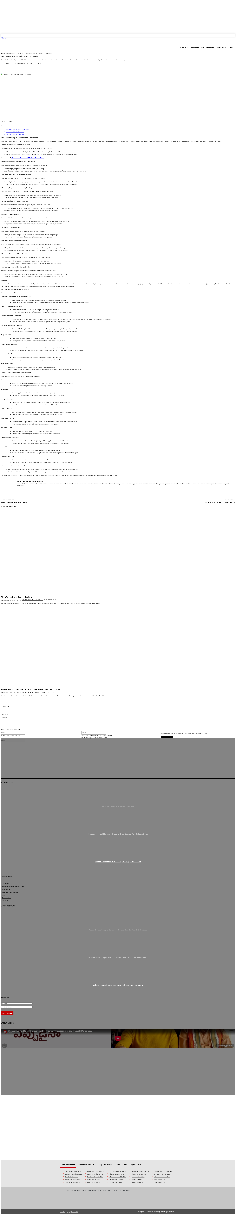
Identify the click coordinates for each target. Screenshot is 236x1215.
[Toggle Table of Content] (2, 126)
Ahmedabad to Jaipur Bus (72, 1179)
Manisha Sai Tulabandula (15, 63)
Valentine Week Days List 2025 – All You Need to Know (118, 985)
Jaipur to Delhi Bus (159, 1179)
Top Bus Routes (68, 1164)
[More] (30, 69)
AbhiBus (62, 1212)
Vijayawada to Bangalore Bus (140, 1171)
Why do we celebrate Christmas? (15, 132)
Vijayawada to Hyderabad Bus (163, 1171)
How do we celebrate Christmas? (15, 134)
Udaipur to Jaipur (137, 1179)
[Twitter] (10, 69)
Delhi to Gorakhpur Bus (117, 1182)
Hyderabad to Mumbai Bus (118, 1171)
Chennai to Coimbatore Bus (162, 1174)
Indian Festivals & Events (14, 53)
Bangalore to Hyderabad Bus (74, 1174)
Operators (67, 1190)
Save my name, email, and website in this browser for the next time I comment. (185, 733)
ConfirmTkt (74, 1212)
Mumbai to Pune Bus (71, 1177)
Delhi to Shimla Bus (137, 1182)
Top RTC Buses (105, 1165)
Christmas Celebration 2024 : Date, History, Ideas (27, 158)
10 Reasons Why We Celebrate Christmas (17, 129)
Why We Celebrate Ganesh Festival (16, 597)
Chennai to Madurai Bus (139, 1174)
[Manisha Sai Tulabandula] (2, 63)
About (78, 1190)
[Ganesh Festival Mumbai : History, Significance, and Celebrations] (60, 646)
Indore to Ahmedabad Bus (162, 1177)
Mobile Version (92, 1190)
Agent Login (127, 1190)
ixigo (68, 1212)
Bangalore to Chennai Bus (95, 1174)
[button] (229, 35)
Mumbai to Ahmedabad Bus (118, 1177)
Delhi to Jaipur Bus (159, 1182)
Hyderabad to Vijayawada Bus (96, 1171)
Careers (100, 1190)
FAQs (110, 1190)
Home (3, 53)
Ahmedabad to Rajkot (93, 1179)
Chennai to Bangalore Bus (117, 1174)
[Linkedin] (24, 69)
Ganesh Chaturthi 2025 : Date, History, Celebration (118, 862)
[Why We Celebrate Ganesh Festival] (60, 553)
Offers (105, 1190)
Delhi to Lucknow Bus (93, 1182)
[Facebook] (4, 69)
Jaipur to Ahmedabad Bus (72, 1182)
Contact (84, 1190)
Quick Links (136, 1165)
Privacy (120, 1190)
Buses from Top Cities (87, 1165)
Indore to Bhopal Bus (138, 1177)
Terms (115, 1190)
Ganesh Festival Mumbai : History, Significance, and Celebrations (30, 689)
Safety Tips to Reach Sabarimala (220, 502)
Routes (73, 1190)
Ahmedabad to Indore (116, 1179)
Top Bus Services (121, 1165)
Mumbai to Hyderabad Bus (95, 1177)
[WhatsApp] (17, 69)
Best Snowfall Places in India (14, 502)
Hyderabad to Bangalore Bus (74, 1171)
